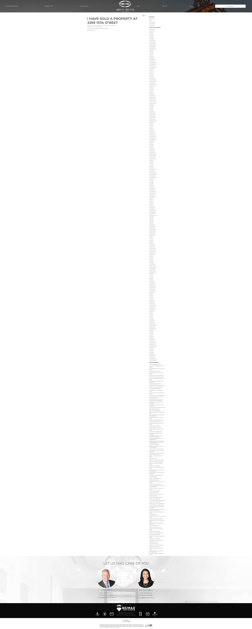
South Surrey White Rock (154, 498)
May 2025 (151, 54)
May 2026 (151, 35)
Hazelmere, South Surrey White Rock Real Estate (156, 447)
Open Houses (152, 23)
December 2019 (152, 153)
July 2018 (151, 180)
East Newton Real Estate (154, 409)
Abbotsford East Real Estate (155, 364)
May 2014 (151, 259)
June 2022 (151, 106)
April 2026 (151, 37)
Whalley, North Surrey (154, 543)
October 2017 (152, 194)
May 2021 (151, 127)
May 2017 (151, 202)
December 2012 (152, 286)
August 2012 (151, 292)
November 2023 (152, 81)
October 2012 (152, 289)
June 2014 (151, 257)
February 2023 (152, 95)
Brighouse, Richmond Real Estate (156, 375)
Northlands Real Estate (154, 479)
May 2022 (151, 108)
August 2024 (151, 68)
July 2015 (151, 237)
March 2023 (151, 94)
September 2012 (152, 290)
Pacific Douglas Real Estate (155, 484)
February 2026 (152, 40)
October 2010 (152, 327)
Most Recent (152, 29)
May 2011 (151, 316)
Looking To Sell (84, 6)
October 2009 (152, 344)
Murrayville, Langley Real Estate (156, 475)
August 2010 (151, 330)
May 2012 (151, 297)
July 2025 (151, 51)
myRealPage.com (126, 621)
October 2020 (152, 138)
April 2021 (151, 128)
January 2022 (152, 114)
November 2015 (152, 231)
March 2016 (151, 224)
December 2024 (152, 62)
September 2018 (152, 177)
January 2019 (152, 171)
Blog (191, 6)
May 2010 (151, 335)
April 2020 (151, 147)
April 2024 (151, 75)
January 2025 (152, 60)
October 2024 (152, 65)
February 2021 (152, 131)
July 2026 (151, 32)
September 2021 (152, 120)
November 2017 (152, 193)
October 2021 (152, 119)
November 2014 (152, 249)
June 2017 (151, 201)
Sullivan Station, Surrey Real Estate (156, 503)
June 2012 (151, 295)
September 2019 (152, 158)
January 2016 (152, 227)
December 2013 (152, 267)
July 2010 (151, 331)
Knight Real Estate (153, 458)
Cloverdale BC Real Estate (155, 388)
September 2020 (153, 139)
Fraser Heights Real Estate (154, 425)
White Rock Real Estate (154, 546)
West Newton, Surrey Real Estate (156, 540)
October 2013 (152, 270)
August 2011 (151, 311)
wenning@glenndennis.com (146, 597)
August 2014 (151, 254)
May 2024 (151, 73)
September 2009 (153, 346)
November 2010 (152, 325)
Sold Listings (152, 25)
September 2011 (152, 309)
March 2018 (151, 186)
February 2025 (152, 59)
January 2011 (151, 322)
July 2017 (151, 199)
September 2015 (152, 234)
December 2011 (152, 305)
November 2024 (152, 64)
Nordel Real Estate (153, 476)
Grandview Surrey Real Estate (155, 431)
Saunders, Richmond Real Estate (156, 494)
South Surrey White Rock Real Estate (157, 500)
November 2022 (152, 100)
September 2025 (153, 48)
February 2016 (152, 226)
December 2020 (152, 134)
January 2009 (152, 357)
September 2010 (152, 328)
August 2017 (151, 197)
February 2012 (152, 301)
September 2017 (152, 196)
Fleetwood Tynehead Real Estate (156, 420)
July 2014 (151, 256)
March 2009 (151, 353)
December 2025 (152, 43)
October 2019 (152, 157)
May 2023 (151, 90)
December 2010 (152, 323)
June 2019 (151, 163)
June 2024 (151, 71)
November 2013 (152, 268)
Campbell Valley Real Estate (155, 383)
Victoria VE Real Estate (154, 525)
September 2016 (152, 215)
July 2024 (151, 70)
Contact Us (231, 6)
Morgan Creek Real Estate (155, 465)
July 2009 (151, 349)
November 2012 (152, 287)
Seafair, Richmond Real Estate (155, 497)
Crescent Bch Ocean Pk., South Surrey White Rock (156, 397)
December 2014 (152, 248)
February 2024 (152, 78)
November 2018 (152, 174)
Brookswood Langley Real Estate (156, 377)
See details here (91, 30)
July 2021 (151, 123)
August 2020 (152, 141)
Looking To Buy (49, 6)
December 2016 (152, 210)
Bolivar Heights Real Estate (155, 371)
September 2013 (152, 271)
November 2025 (152, 45)
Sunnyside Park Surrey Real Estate (156, 505)
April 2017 (151, 204)
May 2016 (151, 221)
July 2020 (151, 142)
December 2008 (153, 358)
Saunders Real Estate (153, 492)
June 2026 (151, 34)
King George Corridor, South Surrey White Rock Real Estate (157, 454)
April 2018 (151, 185)
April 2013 (151, 279)
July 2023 (151, 87)
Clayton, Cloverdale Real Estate (156, 387)
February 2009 (152, 355)
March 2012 (151, 300)
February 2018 (152, 188)
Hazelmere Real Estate (154, 444)
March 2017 (151, 205)
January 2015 (152, 246)
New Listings (152, 22)
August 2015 (151, 235)
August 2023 (151, 86)
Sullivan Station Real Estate (155, 502)
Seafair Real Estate (153, 495)
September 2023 (153, 84)
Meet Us (165, 6)
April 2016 (151, 223)
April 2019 (151, 166)
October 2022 (152, 101)
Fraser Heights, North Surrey (155, 427)
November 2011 (152, 306)
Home (138, 6)
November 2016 (152, 212)
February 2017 (152, 207)
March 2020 (151, 149)
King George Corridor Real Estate (156, 449)
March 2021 (151, 130)
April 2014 (151, 260)
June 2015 (151, 238)
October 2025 (152, 46)
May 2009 (151, 352)
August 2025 (151, 49)
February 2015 (152, 245)
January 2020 (152, 152)
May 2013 (151, 278)
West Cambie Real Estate (154, 534)
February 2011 (152, 320)
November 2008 (152, 360)
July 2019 (151, 161)
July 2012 (151, 294)
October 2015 (152, 232)
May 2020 (151, 145)
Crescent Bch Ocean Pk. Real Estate (157, 395)
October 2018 (152, 175)
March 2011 (151, 319)
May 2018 (151, 183)
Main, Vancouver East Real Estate (156, 461)
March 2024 (151, 76)
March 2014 (151, 262)
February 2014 (152, 264)
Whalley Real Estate (153, 541)
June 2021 (151, 125)
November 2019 (152, 155)
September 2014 (152, 253)
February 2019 (152, 169)
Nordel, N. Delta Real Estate (155, 478)
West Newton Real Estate (154, 538)
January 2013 (152, 284)
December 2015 (152, 229)
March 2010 (151, 338)
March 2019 (151, 168)
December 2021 (152, 116)
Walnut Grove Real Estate (154, 531)
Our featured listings (12, 6)
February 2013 (152, 283)
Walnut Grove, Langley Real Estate (156, 533)
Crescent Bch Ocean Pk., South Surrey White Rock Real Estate (156, 400)
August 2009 (152, 347)
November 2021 (152, 117)
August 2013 (151, 273)
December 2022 (152, 98)
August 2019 (151, 160)
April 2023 (151, 92)
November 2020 (152, 136)
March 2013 (151, 281)
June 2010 (151, 333)
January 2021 (152, 133)
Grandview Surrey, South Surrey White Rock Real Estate (156, 436)
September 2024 (153, 67)
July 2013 (151, 275)
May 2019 (151, 164)
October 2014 (152, 251)
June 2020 (151, 144)
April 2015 (151, 242)
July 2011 (151, 312)
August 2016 (151, 216)
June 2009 (151, 350)
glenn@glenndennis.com (106, 597)
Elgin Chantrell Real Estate (154, 410)
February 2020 (152, 150)
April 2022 (151, 109)
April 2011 (151, 317)
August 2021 (151, 122)
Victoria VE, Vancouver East (155, 527)
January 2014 (152, 265)
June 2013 (151, 276)
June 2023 (151, 89)
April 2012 (151, 298)
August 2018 (151, 179)
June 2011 (151, 314)
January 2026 (152, 42)
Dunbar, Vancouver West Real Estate (157, 407)
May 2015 (151, 240)
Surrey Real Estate (153, 514)
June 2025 (151, 53)
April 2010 (151, 336)
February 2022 (152, 112)
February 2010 (152, 339)
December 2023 (152, 79)
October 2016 (152, 213)
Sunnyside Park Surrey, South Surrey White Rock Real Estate (157, 510)
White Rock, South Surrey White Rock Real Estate (156, 551)
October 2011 (152, 308)
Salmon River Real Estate (154, 491)
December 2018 (152, 172)
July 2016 (151, 218)
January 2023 (152, 97)
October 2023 (152, 82)
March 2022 (151, 111)
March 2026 (151, 38)
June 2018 (151, 182)
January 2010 (152, 341)
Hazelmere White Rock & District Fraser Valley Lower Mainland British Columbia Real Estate (156, 442)
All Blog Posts (152, 18)
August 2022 (151, 105)
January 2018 (152, 190)
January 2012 (152, 303)
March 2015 (151, 243)
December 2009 (152, 342)
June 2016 (151, 220)
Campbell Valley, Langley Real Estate (157, 385)
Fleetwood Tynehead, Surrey (155, 421)
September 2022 (153, 103)
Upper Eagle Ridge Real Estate (155, 518)
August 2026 (151, 31)
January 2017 (152, 208)
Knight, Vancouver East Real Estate (156, 460)
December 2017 (152, 191)
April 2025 (151, 56)
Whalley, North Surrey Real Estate (156, 545)
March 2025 (151, 57)
